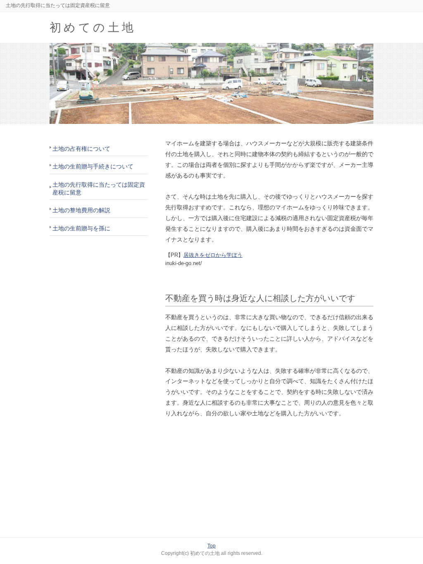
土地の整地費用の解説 (81, 210)
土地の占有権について (81, 148)
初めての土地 (93, 27)
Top (211, 546)
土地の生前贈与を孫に (81, 228)
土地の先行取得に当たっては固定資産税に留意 (98, 188)
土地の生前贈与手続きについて (92, 166)
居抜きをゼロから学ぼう (212, 255)
